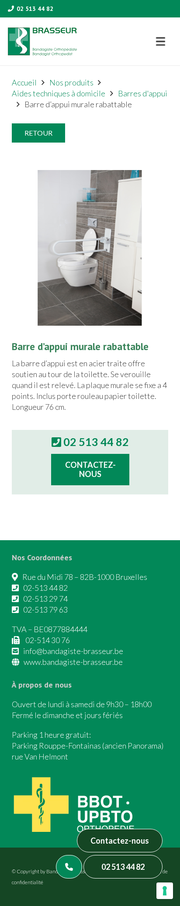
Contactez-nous (119, 840)
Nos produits (71, 82)
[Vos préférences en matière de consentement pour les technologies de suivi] (164, 890)
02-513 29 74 (45, 598)
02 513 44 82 (123, 867)
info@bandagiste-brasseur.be (73, 651)
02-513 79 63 (45, 609)
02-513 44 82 (45, 588)
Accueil (24, 82)
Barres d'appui (142, 93)
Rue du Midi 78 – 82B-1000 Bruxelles (84, 577)
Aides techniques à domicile (58, 93)
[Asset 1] (42, 41)
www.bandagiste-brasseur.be (73, 662)
